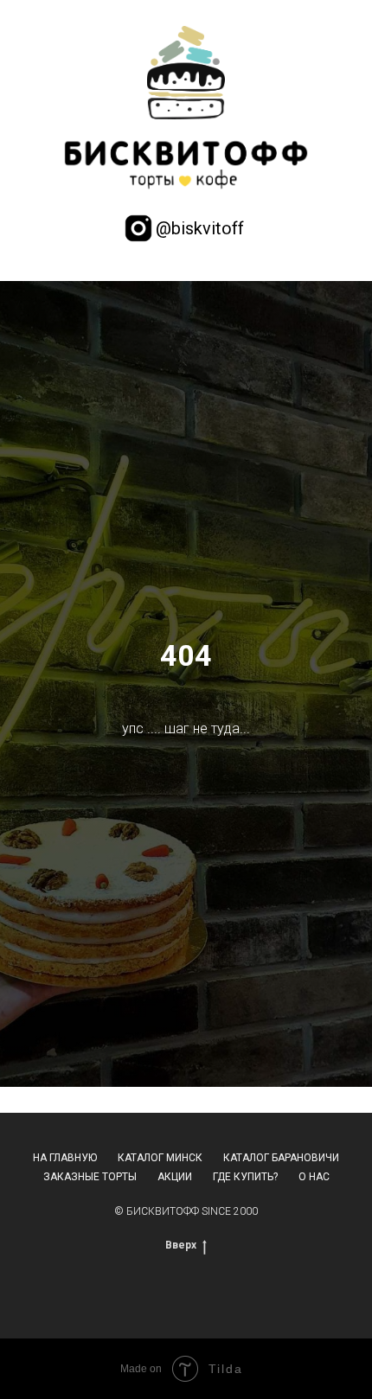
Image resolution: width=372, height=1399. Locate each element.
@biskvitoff (200, 228)
